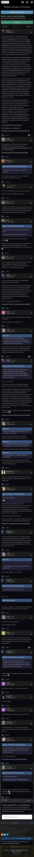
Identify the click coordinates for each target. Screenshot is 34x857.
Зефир (8, 139)
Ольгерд (9, 722)
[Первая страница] (2, 26)
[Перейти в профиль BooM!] (3, 684)
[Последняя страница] (32, 26)
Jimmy (8, 632)
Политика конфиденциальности (19, 850)
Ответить (17, 22)
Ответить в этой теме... (11, 817)
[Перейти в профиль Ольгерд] (3, 723)
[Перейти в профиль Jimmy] (3, 633)
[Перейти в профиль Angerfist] (3, 532)
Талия (8, 488)
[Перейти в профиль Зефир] (3, 139)
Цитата (7, 135)
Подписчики (16, 823)
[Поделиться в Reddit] (2, 834)
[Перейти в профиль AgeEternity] (3, 472)
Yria (7, 201)
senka (8, 329)
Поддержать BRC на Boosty (17, 12)
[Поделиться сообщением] (31, 32)
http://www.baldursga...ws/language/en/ (12, 125)
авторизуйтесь (23, 809)
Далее (28, 26)
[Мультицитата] (3, 135)
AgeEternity (9, 471)
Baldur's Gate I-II (22, 18)
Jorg (7, 220)
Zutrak (8, 312)
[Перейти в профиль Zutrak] (3, 312)
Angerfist (9, 531)
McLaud (8, 160)
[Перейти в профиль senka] (3, 330)
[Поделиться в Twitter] (5, 834)
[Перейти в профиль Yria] (3, 202)
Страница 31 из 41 (17, 26)
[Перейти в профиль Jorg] (3, 221)
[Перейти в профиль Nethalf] (3, 276)
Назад (5, 26)
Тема (6, 850)
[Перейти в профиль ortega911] (3, 697)
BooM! (8, 683)
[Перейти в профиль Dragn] (3, 186)
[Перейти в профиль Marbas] (3, 31)
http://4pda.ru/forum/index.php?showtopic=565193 (15, 148)
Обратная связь (16, 852)
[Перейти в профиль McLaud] (3, 161)
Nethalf (8, 275)
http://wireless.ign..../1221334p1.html (11, 128)
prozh (8, 739)
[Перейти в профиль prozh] (3, 739)
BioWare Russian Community (17, 7)
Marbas (6, 18)
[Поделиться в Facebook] (7, 834)
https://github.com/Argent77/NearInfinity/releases (14, 759)
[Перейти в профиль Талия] (3, 489)
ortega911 (9, 696)
